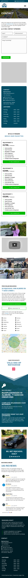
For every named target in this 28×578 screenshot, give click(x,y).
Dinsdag (5, 112)
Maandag (5, 109)
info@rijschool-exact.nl (20, 1)
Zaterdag (5, 121)
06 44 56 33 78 (5, 1)
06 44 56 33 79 (9, 24)
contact (7, 313)
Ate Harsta (8, 484)
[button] (14, 369)
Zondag (5, 123)
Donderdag (5, 116)
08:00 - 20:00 (16, 109)
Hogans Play (21, 575)
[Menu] (25, 6)
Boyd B (7, 475)
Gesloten (16, 123)
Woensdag (5, 114)
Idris (7, 504)
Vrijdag (4, 118)
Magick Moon (9, 494)
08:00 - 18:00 (16, 121)
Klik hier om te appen (9, 98)
